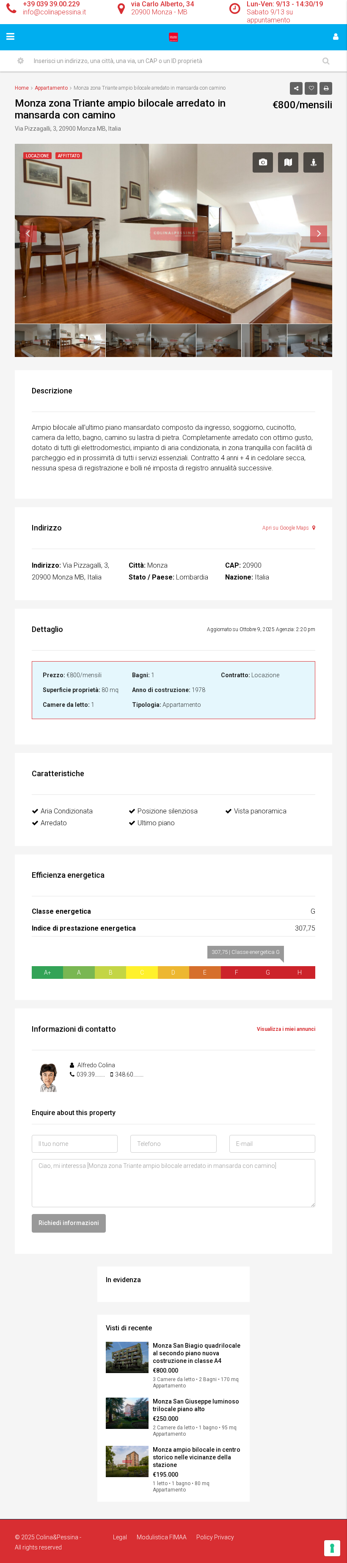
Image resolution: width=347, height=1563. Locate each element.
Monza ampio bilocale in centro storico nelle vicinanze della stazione (196, 1457)
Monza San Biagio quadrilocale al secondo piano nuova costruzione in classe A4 (196, 1353)
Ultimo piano (156, 823)
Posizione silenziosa (168, 811)
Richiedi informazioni (69, 1223)
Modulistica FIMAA (162, 1537)
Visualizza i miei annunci (286, 1029)
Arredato (54, 823)
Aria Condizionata (67, 811)
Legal (120, 1537)
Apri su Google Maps (286, 528)
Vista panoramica (260, 811)
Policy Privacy (215, 1537)
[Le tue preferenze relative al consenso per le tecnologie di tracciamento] (332, 1548)
